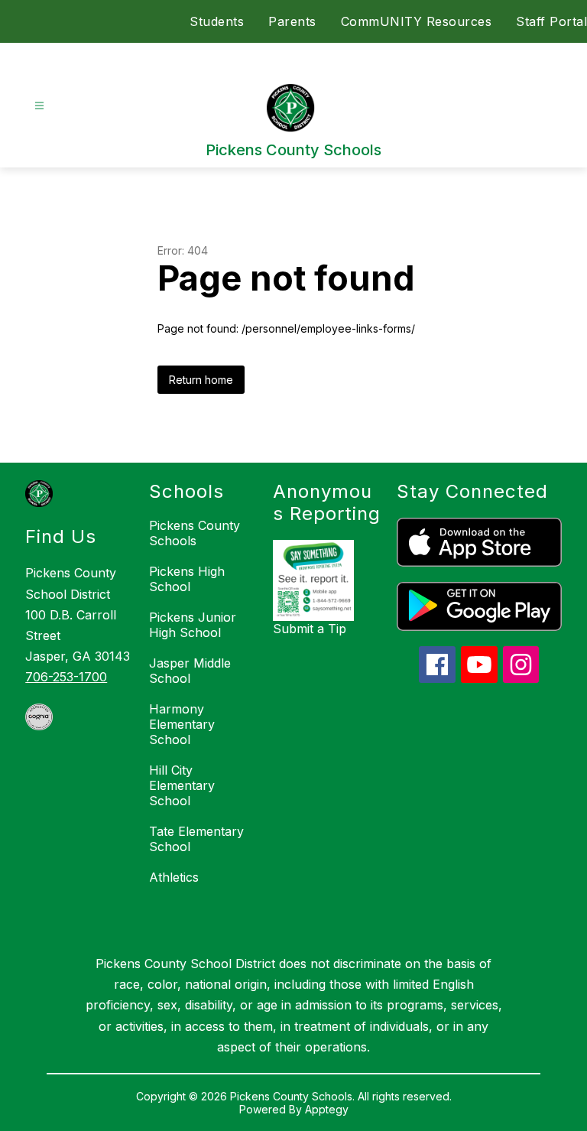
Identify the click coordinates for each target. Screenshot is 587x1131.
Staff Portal (551, 21)
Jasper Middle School (190, 670)
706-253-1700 (66, 676)
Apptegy (327, 1109)
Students (217, 21)
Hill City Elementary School (182, 785)
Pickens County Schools (194, 533)
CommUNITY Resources (416, 21)
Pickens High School (187, 579)
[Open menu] (39, 106)
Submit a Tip (309, 628)
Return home (201, 379)
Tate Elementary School (196, 839)
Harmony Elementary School (182, 724)
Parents (292, 21)
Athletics (174, 877)
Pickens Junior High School (192, 624)
